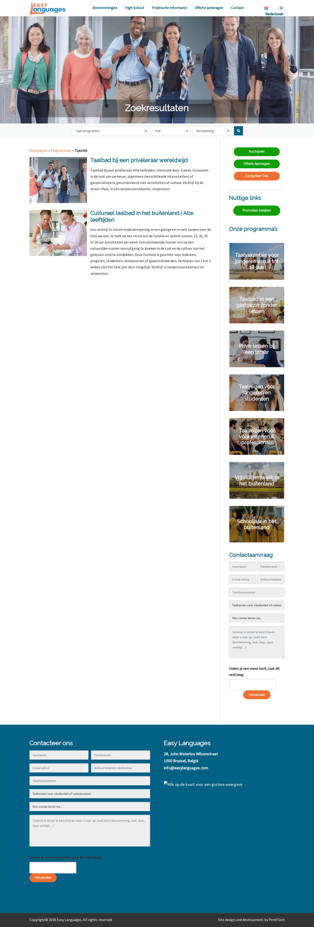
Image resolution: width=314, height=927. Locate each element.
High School (134, 7)
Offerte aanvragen (209, 7)
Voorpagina (38, 150)
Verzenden (257, 695)
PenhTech (277, 919)
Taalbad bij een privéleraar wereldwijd (139, 160)
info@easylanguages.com (186, 767)
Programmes (61, 150)
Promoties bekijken (257, 210)
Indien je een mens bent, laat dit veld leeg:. (254, 671)
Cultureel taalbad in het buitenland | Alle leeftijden (141, 216)
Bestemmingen (105, 7)
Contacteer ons (256, 176)
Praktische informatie (169, 7)
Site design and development (241, 919)
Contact (237, 7)
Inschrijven (257, 151)
